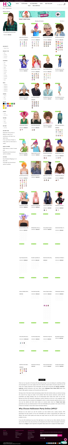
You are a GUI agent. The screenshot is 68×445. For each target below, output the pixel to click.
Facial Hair (5, 56)
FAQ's (16, 436)
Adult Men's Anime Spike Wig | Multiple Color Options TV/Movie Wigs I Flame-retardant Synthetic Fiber (24, 364)
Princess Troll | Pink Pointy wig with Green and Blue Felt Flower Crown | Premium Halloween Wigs (36, 37)
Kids (41, 3)
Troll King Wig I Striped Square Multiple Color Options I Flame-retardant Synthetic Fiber (24, 125)
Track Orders (30, 433)
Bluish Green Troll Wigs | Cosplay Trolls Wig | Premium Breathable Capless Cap (24, 153)
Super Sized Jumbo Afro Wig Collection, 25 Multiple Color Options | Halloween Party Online (24, 257)
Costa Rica (5, 76)
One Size (5, 127)
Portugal (5, 78)
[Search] (58, 4)
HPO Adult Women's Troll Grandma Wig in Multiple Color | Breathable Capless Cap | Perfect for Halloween (59, 153)
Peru (4, 64)
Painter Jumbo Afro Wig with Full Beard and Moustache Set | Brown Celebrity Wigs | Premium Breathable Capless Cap (48, 364)
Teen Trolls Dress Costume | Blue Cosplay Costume (59, 97)
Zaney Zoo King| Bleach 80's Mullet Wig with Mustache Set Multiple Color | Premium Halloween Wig (48, 37)
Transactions (5, 434)
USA (4, 62)
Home (4, 8)
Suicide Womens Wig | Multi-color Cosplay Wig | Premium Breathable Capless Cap (24, 205)
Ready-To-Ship (22, 23)
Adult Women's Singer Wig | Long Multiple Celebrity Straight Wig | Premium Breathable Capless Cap (48, 336)
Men (4, 97)
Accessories (33, 3)
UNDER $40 (5, 89)
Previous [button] (3, 28)
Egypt (5, 67)
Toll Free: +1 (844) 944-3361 (8, 0)
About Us (17, 432)
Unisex (5, 98)
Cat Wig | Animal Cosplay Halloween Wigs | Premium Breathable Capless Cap (59, 364)
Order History (5, 433)
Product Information (19, 433)
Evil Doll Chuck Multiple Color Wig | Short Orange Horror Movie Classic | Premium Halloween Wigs (10, 32)
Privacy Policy (30, 434)
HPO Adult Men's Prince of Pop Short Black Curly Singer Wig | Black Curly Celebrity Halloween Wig (36, 227)
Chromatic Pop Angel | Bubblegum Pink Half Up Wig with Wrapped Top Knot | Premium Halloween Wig (36, 205)
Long (5, 113)
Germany (5, 70)
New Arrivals (36, 5)
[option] (10, 25)
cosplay (56, 411)
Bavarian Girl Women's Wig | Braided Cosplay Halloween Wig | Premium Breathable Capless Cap (24, 227)
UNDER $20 (5, 86)
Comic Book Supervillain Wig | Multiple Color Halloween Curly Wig (36, 291)
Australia (5, 65)
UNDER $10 (5, 84)
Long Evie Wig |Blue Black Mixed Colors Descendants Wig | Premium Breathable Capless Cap (48, 205)
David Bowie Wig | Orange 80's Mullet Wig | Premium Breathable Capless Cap (48, 97)
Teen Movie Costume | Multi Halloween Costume (59, 69)
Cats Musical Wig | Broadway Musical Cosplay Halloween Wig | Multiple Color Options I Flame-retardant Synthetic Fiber (36, 336)
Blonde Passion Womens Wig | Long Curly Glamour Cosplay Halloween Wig (36, 175)
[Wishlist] (62, 4)
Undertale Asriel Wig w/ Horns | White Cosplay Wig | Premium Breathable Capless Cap (59, 227)
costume (45, 402)
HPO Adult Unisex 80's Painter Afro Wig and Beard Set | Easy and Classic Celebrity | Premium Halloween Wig (59, 37)
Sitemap (29, 438)
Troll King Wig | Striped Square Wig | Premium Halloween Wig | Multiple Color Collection (59, 291)
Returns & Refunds (31, 437)
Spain (5, 79)
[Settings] (60, 4)
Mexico (5, 68)
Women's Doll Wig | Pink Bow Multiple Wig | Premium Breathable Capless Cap (24, 291)
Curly (5, 119)
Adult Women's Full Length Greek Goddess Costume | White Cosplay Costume (36, 364)
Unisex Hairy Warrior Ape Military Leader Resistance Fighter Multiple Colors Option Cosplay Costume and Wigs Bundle (24, 336)
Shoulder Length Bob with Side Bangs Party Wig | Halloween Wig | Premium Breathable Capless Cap (36, 257)
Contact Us (17, 437)
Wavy (5, 121)
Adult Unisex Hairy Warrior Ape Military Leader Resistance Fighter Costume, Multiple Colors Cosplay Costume (59, 125)
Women (5, 95)
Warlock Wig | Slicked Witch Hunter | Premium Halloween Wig (36, 125)
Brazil (5, 73)
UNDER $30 (5, 87)
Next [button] (17, 28)
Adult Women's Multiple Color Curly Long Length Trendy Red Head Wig (59, 257)
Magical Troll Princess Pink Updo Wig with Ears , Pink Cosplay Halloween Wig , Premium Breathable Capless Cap (36, 153)
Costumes (24, 3)
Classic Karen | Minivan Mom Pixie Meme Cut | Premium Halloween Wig (36, 97)
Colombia (5, 75)
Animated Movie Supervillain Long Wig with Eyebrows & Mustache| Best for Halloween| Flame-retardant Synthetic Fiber (24, 69)
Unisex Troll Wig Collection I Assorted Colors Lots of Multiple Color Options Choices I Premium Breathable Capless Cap (48, 69)
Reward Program (18, 434)
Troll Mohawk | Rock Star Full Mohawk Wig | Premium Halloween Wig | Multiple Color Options (59, 205)
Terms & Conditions (31, 436)
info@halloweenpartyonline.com (19, 0)
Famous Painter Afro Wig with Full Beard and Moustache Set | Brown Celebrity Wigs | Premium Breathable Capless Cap (48, 125)
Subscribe (59, 435)
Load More (42, 379)
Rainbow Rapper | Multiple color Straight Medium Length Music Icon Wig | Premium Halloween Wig (36, 69)
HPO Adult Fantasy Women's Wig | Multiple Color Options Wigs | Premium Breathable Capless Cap (48, 153)
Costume (5, 54)
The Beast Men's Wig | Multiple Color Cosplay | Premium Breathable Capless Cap (59, 175)
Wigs (17, 3)
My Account (5, 432)
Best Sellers (48, 3)
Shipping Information (31, 432)
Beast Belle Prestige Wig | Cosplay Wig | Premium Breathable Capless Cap (59, 336)
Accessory (5, 57)
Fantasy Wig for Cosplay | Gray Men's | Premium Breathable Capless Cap (48, 227)
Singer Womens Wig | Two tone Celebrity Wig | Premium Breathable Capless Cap (48, 175)
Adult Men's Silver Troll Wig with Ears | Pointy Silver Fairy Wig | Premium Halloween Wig (24, 97)
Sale (29, 5)
